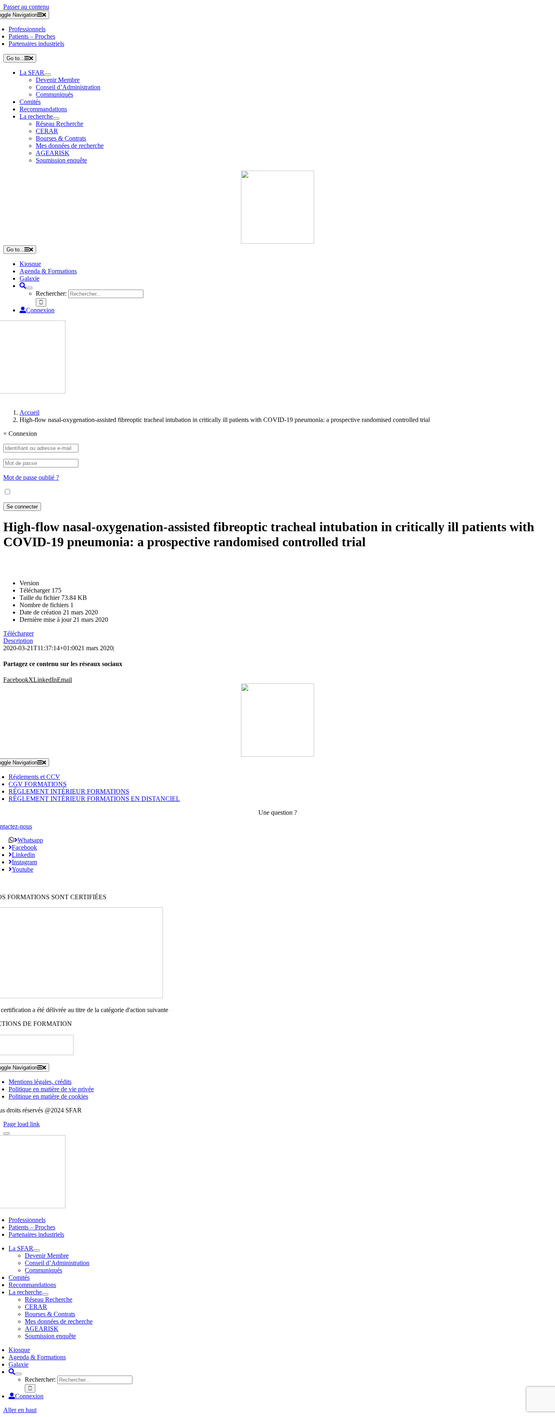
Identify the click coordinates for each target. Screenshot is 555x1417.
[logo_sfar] (277, 241)
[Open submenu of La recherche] (56, 118)
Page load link (21, 1124)
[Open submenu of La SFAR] (47, 75)
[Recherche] (23, 285)
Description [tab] (18, 640)
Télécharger (18, 633)
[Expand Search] (29, 288)
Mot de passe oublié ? (31, 477)
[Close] (6, 1133)
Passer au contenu (26, 6)
